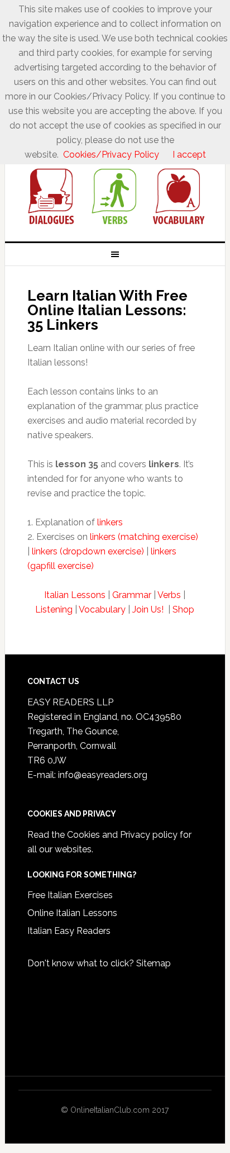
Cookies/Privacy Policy (111, 154)
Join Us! (149, 609)
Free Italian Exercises (70, 895)
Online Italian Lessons (72, 913)
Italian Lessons (75, 595)
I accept (189, 154)
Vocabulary (102, 609)
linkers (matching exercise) (144, 537)
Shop (183, 609)
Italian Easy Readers (69, 931)
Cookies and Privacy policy (122, 834)
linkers (110, 522)
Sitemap (153, 963)
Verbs (169, 595)
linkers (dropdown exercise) (88, 551)
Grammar (131, 595)
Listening (54, 609)
